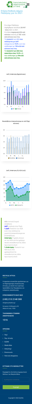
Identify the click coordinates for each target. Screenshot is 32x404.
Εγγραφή (16, 387)
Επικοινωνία (8, 352)
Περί (5, 335)
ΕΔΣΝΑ (6, 342)
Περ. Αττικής (8, 338)
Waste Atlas (8, 345)
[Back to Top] (28, 401)
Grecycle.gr (7, 349)
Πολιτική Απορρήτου (11, 356)
